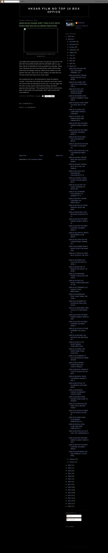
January (72, 462)
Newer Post (22, 155)
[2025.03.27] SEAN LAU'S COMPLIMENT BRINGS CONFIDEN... (77, 111)
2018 (69, 481)
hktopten (81, 22)
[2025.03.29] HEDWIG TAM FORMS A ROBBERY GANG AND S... (78, 98)
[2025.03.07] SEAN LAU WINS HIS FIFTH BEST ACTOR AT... (78, 412)
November (73, 44)
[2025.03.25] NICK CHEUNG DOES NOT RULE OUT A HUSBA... (77, 159)
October (72, 47)
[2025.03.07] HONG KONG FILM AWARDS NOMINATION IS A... (77, 419)
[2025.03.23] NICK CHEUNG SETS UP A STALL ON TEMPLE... (77, 166)
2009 (69, 506)
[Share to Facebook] (52, 96)
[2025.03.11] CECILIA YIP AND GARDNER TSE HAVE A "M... (78, 330)
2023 (69, 468)
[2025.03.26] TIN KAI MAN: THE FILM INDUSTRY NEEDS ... (77, 139)
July (71, 55)
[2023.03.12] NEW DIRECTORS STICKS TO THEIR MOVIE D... (79, 310)
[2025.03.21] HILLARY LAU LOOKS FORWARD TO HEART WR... (77, 187)
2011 (69, 501)
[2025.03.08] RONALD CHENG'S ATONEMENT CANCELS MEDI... (77, 392)
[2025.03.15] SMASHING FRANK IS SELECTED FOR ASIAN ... (78, 276)
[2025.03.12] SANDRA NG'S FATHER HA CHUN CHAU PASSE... (77, 303)
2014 (69, 492)
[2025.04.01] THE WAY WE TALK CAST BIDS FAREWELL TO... (77, 70)
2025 (69, 39)
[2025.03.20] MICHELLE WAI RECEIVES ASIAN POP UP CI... (78, 214)
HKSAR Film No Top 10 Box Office (54, 10)
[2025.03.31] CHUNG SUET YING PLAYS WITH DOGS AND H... (78, 84)
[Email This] (46, 96)
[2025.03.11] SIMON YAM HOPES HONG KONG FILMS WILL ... (77, 351)
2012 (69, 498)
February (72, 459)
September (73, 50)
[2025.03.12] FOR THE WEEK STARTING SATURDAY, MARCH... (78, 324)
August (72, 52)
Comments (71, 519)
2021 (69, 473)
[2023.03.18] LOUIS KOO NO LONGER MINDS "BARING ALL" (78, 241)
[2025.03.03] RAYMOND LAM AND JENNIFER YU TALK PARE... (78, 454)
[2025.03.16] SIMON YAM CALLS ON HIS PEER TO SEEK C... (78, 262)
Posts (70, 516)
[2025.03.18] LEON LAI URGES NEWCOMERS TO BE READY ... (78, 235)
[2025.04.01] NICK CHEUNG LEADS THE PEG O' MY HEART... (77, 77)
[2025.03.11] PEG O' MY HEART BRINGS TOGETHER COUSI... (76, 344)
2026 (69, 36)
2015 (69, 490)
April (71, 63)
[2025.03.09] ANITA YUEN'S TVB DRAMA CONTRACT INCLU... (77, 378)
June (71, 58)
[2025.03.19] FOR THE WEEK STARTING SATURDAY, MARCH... (78, 228)
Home (41, 155)
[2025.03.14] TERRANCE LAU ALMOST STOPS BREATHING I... (78, 289)
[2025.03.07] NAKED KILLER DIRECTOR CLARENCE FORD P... (78, 406)
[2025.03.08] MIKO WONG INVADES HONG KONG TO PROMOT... (78, 399)
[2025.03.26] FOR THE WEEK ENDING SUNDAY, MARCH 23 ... (78, 125)
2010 (69, 503)
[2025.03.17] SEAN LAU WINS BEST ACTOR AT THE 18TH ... (78, 255)
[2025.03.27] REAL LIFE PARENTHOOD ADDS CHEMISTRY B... (76, 118)
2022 (69, 471)
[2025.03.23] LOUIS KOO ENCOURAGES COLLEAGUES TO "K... (77, 173)
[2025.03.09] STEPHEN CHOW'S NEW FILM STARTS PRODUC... (76, 365)
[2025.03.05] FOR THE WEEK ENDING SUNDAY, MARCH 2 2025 (79, 440)
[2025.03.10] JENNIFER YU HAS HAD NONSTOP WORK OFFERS (78, 358)
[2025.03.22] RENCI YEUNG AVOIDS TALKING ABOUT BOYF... (78, 180)
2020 (69, 476)
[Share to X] (50, 96)
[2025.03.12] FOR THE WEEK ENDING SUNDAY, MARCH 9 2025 (79, 317)
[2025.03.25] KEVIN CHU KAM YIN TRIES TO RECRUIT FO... (78, 146)
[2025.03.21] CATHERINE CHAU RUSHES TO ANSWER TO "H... (77, 194)
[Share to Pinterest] (54, 96)
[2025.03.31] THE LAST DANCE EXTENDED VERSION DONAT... (76, 91)
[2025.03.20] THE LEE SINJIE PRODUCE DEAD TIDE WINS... (78, 207)
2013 (69, 495)
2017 (69, 484)
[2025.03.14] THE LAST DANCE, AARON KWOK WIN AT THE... (79, 282)
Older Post (59, 155)
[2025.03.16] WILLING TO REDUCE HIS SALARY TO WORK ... (78, 269)
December (73, 41)
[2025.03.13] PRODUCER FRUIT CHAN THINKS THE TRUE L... (78, 296)
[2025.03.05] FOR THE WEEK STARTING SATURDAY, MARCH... (78, 447)
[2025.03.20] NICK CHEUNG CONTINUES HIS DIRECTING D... (77, 200)
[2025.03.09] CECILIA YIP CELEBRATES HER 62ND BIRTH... (78, 385)
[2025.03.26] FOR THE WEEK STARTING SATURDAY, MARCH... (78, 132)
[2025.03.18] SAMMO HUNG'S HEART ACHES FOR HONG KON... (78, 248)
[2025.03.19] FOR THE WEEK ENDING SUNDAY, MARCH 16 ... (78, 221)
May (71, 61)
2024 (69, 465)
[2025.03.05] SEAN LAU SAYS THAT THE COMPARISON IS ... (79, 433)
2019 (69, 479)
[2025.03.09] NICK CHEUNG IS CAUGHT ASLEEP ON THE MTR (78, 371)
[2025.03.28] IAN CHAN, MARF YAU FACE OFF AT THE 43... (78, 105)
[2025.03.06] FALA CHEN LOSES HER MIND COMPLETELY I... (76, 426)
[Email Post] (43, 96)
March (72, 66)
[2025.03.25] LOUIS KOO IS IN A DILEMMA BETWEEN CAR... (78, 153)
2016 (69, 487)
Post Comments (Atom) (35, 159)
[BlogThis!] (48, 96)
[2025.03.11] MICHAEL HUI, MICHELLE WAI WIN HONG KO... (78, 337)
